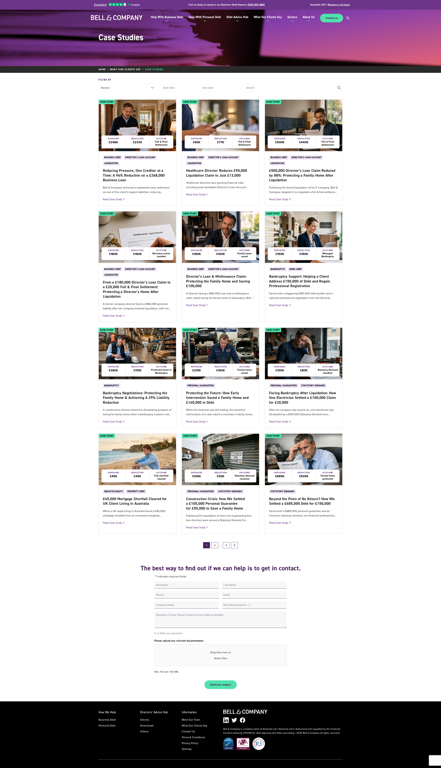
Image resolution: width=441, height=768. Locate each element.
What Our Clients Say (268, 17)
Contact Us (188, 731)
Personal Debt (107, 725)
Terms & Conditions (193, 737)
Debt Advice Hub (237, 17)
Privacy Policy (190, 743)
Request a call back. (339, 4)
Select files (220, 658)
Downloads (146, 725)
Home (102, 69)
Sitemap (187, 749)
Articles (144, 720)
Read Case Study (112, 199)
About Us (309, 17)
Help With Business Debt (167, 17)
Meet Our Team (191, 720)
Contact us (332, 18)
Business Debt (107, 720)
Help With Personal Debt (205, 17)
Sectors (292, 17)
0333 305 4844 (256, 4)
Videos (144, 731)
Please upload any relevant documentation (178, 640)
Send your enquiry (220, 684)
